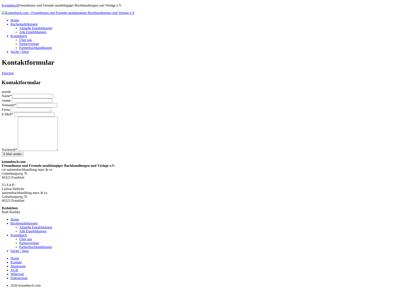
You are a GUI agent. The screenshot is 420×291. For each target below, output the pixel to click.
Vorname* (9, 105)
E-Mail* (7, 114)
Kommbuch (10, 5)
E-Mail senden (13, 154)
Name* (7, 96)
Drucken (8, 73)
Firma (6, 110)
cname (6, 100)
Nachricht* (9, 150)
